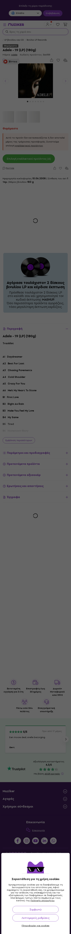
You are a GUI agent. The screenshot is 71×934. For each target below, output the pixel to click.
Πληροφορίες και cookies (35, 925)
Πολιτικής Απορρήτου (42, 900)
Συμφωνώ (36, 909)
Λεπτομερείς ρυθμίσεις (36, 918)
